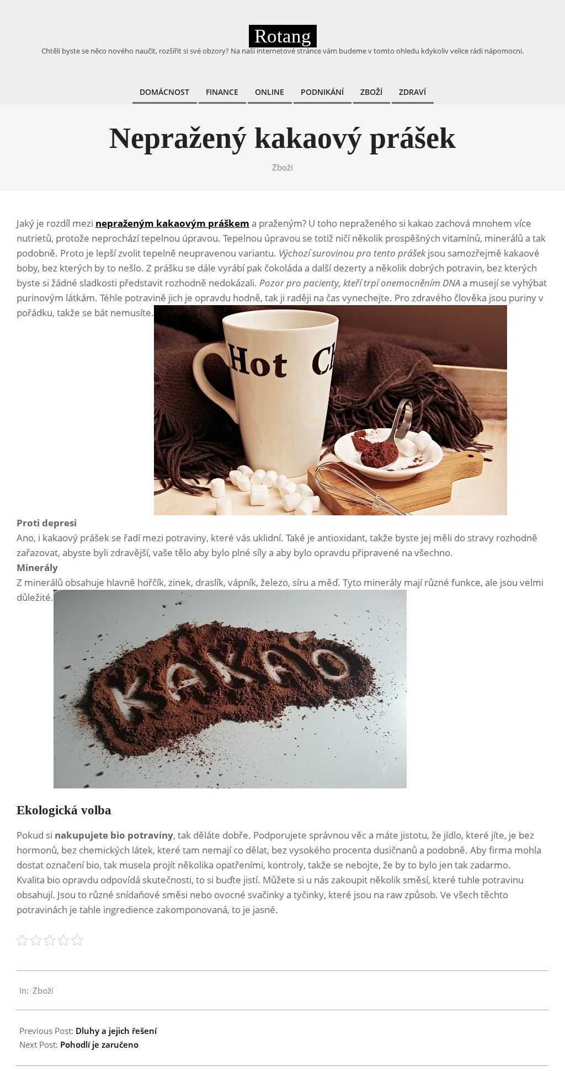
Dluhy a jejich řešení (116, 1030)
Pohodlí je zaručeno (99, 1044)
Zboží (282, 167)
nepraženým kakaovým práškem (172, 223)
